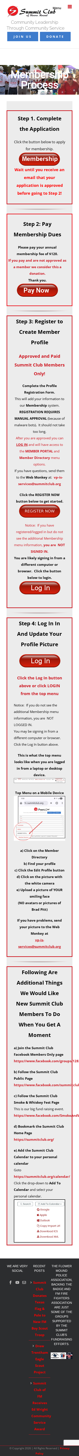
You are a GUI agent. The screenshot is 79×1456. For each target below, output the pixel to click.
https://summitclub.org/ (34, 1139)
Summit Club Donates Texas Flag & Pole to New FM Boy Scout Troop (40, 1308)
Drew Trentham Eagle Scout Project (39, 1359)
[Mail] (24, 1282)
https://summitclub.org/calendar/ (42, 1176)
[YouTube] (17, 1282)
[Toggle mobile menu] (70, 6)
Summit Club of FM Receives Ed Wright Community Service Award (39, 1406)
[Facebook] (10, 1282)
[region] (39, 80)
